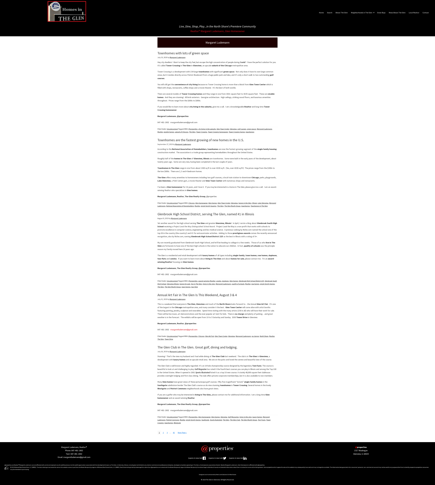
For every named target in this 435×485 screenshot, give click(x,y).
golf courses (241, 129)
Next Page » (182, 433)
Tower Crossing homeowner (218, 132)
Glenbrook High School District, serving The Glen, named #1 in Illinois (205, 214)
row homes (255, 284)
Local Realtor (414, 12)
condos (218, 281)
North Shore (264, 336)
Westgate (177, 423)
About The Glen (342, 12)
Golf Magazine (233, 417)
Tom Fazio (261, 420)
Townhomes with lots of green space (183, 53)
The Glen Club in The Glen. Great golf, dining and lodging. (197, 347)
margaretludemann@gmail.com (183, 329)
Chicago (191, 203)
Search (329, 12)
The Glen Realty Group (232, 206)
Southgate (205, 420)
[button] (373, 12)
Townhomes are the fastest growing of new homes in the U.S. (200, 140)
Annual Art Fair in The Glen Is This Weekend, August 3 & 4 (197, 295)
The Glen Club (235, 420)
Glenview (233, 129)
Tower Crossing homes (237, 132)
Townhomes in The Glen (259, 206)
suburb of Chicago (181, 132)
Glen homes (212, 203)
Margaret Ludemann (264, 129)
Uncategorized (172, 129)
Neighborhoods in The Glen (361, 12)
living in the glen (209, 284)
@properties (192, 129)
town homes (186, 287)
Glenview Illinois (173, 284)
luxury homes (257, 417)
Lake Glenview (263, 203)
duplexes (225, 281)
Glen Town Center (223, 129)
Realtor (160, 132)
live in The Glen (196, 284)
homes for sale (185, 284)
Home (321, 12)
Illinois (254, 203)
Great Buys (381, 12)
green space (251, 129)
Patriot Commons (172, 420)
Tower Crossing (201, 132)
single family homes (267, 284)
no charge (255, 336)
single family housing (208, 206)
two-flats (194, 287)
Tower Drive (169, 339)
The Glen (192, 132)
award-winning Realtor (206, 281)
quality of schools (238, 284)
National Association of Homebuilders (180, 206)
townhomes (250, 132)
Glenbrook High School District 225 (251, 281)
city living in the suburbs (207, 129)
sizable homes (169, 132)
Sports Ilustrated (216, 420)
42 (174, 432)
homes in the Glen (244, 203)
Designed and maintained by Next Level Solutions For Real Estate (217, 474)
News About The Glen (397, 12)
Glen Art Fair (209, 336)
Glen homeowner (201, 203)
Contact (426, 12)
